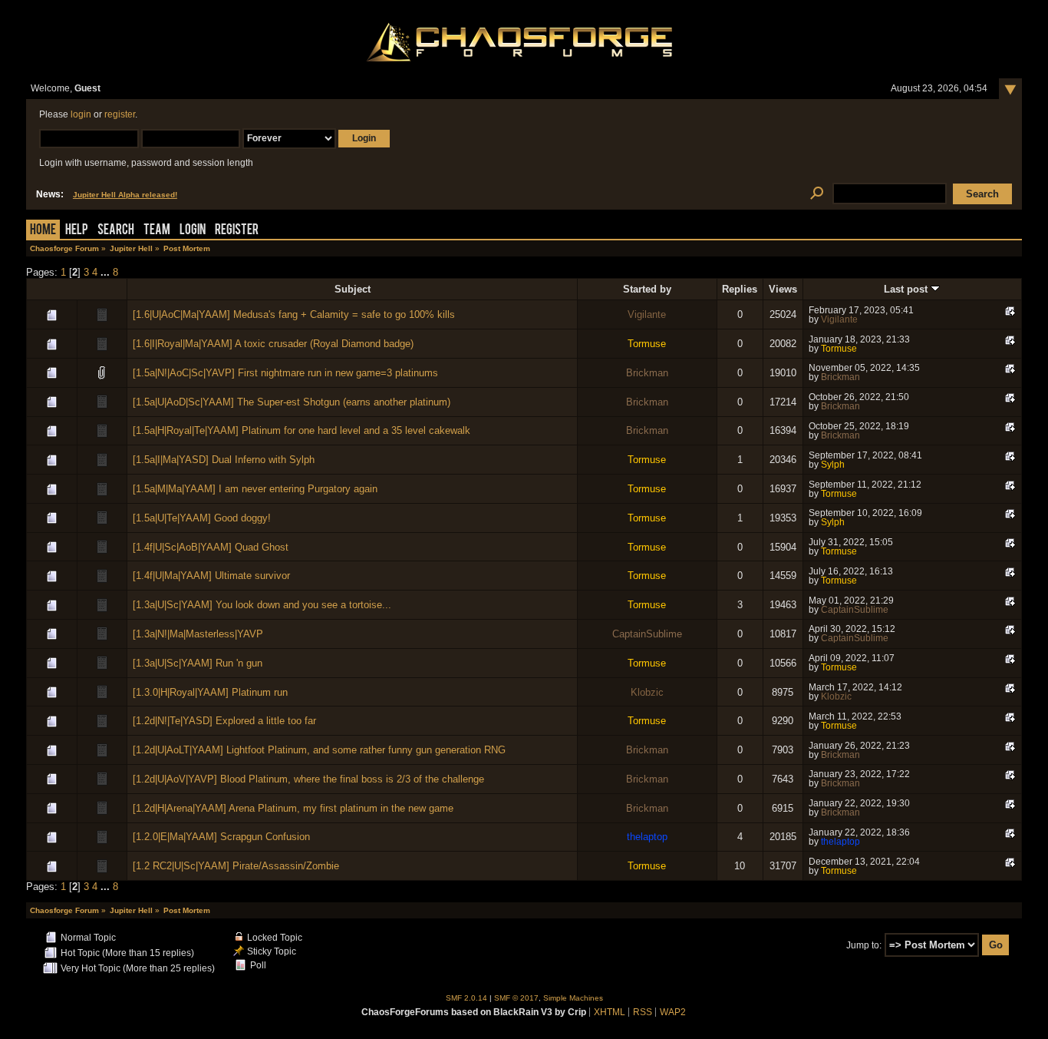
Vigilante (647, 314)
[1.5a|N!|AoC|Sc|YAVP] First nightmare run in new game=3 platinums (285, 373)
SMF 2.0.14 (466, 998)
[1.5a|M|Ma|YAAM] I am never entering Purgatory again (255, 489)
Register (237, 231)
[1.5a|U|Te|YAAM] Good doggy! (202, 518)
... (107, 272)
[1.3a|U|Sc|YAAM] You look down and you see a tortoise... (262, 604)
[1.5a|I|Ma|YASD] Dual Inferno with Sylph (224, 459)
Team (156, 231)
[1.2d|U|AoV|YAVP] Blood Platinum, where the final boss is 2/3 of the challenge (308, 779)
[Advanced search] (816, 194)
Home (43, 231)
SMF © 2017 (516, 998)
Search (115, 231)
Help (76, 231)
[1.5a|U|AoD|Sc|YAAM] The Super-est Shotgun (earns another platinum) (291, 402)
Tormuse (647, 343)
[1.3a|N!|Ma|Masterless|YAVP (198, 634)
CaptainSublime (854, 609)
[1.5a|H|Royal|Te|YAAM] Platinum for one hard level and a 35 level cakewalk (301, 430)
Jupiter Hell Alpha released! (125, 194)
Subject (353, 289)
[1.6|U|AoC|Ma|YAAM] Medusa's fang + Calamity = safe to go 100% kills (294, 314)
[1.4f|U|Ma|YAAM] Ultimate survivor (211, 575)
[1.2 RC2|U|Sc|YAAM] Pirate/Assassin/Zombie (236, 866)
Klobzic (647, 692)
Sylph (833, 464)
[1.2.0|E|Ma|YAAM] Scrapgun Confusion (221, 836)
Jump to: (864, 945)
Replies (739, 289)
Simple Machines (573, 998)
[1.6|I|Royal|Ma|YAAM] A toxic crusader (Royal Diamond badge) (273, 343)
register (119, 114)
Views (783, 289)
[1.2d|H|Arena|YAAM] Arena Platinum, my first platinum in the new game (293, 808)
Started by (647, 289)
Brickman (647, 373)
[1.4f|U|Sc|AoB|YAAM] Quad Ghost (210, 547)
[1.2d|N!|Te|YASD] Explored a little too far (224, 720)
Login (193, 231)
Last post (907, 289)
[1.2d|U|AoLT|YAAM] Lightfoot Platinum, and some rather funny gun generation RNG (319, 750)
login (81, 114)
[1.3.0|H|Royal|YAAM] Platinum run (210, 692)
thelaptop (647, 836)
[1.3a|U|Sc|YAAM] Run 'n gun (197, 663)
